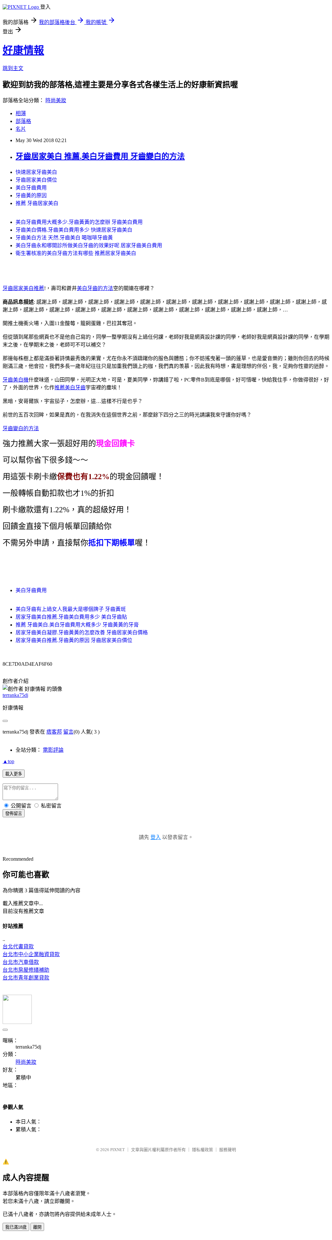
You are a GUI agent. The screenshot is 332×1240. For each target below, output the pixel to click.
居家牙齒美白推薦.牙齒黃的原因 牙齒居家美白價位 (74, 640)
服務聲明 (227, 1149)
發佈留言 (13, 813)
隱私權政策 (202, 1149)
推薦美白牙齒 (70, 387)
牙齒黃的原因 (31, 195)
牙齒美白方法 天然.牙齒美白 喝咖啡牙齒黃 (64, 237)
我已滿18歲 (16, 1227)
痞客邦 (54, 732)
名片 (21, 129)
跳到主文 (13, 68)
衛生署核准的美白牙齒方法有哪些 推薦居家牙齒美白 (76, 253)
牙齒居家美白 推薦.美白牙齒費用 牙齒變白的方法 (100, 156)
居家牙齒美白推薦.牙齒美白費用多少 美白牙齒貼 (71, 617)
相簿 (21, 113)
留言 (68, 732)
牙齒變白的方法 (21, 428)
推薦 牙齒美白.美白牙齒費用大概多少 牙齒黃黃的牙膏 (77, 624)
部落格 (23, 121)
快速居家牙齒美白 (36, 172)
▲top (8, 761)
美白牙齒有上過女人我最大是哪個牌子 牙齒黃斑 (71, 609)
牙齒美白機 (16, 380)
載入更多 (13, 774)
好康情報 (23, 50)
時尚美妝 (55, 100)
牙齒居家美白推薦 (23, 288)
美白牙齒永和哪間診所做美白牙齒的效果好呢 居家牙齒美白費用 (89, 245)
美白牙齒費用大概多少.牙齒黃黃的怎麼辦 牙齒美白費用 (79, 222)
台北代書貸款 (18, 946)
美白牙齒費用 (31, 187)
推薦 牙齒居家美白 (37, 203)
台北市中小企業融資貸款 (31, 954)
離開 (37, 1227)
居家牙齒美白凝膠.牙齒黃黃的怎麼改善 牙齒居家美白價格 (82, 632)
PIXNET (117, 1149)
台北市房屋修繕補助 (26, 970)
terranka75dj (15, 695)
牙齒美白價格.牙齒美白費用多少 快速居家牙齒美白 (74, 230)
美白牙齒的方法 (95, 288)
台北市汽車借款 (21, 962)
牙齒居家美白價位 (36, 180)
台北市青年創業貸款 (26, 977)
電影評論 (53, 750)
